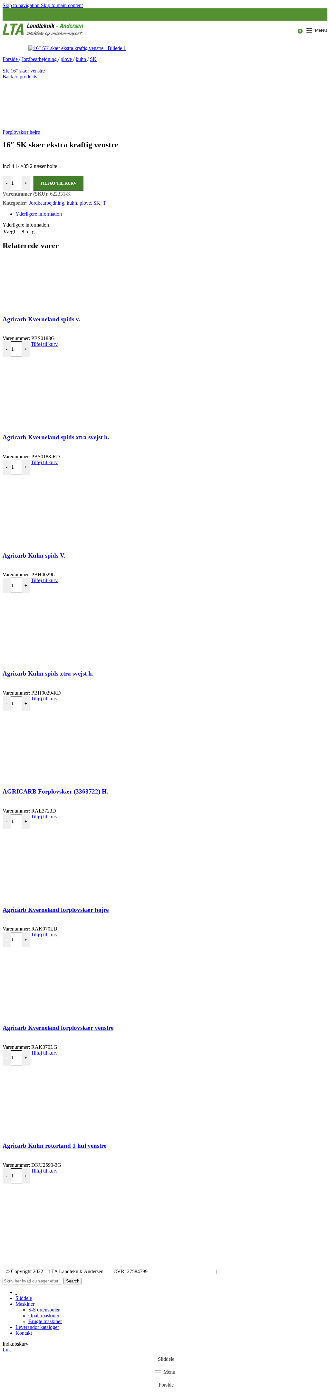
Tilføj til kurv (58, 183)
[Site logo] (43, 35)
